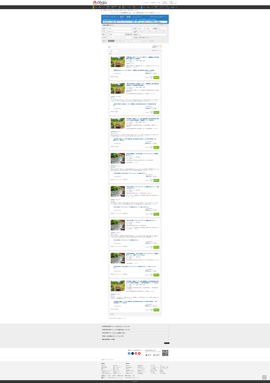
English (109, 375)
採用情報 (161, 371)
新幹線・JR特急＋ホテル (106, 373)
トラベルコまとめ (141, 368)
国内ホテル (103, 365)
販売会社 (135, 34)
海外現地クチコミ (141, 370)
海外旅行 (128, 363)
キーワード (105, 37)
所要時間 (155, 28)
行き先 (104, 28)
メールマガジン (153, 373)
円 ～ (148, 73)
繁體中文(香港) (128, 375)
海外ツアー (128, 368)
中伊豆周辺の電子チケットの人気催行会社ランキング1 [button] (116, 329)
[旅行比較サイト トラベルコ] (101, 10)
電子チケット (111, 31)
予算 (135, 28)
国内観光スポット (116, 371)
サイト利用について (154, 367)
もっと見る (151, 40)
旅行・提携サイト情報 (164, 367)
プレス (161, 365)
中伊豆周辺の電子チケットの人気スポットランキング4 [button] (116, 326)
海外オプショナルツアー (130, 371)
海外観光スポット (141, 367)
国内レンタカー (116, 368)
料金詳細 (154, 73)
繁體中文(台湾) (120, 375)
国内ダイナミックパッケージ (106, 370)
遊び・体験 (115, 365)
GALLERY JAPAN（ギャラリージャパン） (116, 377)
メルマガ (158, 2)
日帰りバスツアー (116, 370)
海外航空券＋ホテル (129, 370)
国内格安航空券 (104, 367)
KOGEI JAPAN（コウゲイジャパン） (133, 377)
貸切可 (156, 32)
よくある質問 (152, 2)
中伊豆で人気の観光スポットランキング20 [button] (113, 336)
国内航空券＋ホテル (106, 371)
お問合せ (164, 3)
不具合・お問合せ (153, 370)
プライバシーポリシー (164, 368)
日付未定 (110, 34)
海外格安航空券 (129, 367)
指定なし (159, 28)
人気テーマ (105, 40)
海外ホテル (128, 365)
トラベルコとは (145, 2)
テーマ (104, 31)
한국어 (133, 375)
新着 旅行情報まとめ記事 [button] (108, 339)
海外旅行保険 (140, 365)
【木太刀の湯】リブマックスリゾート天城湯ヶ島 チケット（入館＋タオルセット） (131, 207)
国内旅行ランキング (117, 373)
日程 (103, 34)
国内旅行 (103, 363)
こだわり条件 (135, 32)
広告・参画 (152, 371)
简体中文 (114, 375)
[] (156, 12)
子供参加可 (141, 32)
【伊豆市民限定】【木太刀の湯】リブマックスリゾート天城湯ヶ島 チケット (130, 173)
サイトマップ (153, 365)
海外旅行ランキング (141, 371)
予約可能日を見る (117, 73)
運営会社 (161, 370)
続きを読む (135, 67)
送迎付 (163, 32)
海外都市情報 (140, 373)
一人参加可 (149, 32)
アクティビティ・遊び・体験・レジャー (122, 17)
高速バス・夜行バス (117, 367)
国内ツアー (103, 368)
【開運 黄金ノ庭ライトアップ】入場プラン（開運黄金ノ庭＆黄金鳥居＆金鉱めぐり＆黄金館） (134, 70)
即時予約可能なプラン (144, 37)
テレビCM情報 (162, 373)
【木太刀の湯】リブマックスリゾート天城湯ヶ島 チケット (141, 220)
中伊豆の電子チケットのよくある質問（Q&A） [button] (114, 332)
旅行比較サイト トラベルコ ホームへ (107, 359)
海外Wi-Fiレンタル (129, 373)
